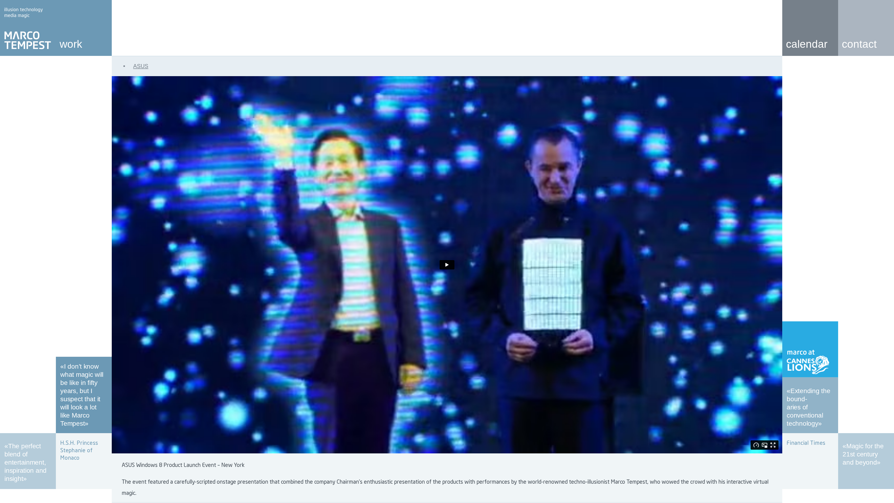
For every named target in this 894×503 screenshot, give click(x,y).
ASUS (135, 65)
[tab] (447, 66)
